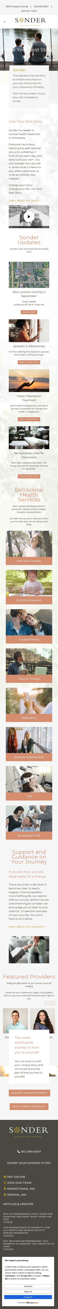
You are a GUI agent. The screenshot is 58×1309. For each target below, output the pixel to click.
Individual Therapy (29, 561)
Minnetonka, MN (21, 1188)
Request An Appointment (29, 1093)
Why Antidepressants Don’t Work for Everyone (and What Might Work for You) (28, 1217)
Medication (29, 718)
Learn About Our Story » (24, 200)
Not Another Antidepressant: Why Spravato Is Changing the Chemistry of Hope (28, 1244)
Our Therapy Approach (29, 1106)
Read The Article (29, 362)
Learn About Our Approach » (27, 926)
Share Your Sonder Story (29, 1163)
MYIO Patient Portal (17, 6)
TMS (29, 796)
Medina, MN (16, 1194)
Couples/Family (29, 639)
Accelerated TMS (29, 835)
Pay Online (16, 1176)
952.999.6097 (41, 6)
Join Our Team (29, 10)
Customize (28, 1286)
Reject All (28, 1292)
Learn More (29, 312)
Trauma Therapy (29, 678)
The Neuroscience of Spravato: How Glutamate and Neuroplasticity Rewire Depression (26, 1230)
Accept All (28, 1297)
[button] (53, 1003)
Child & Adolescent (29, 600)
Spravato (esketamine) (29, 757)
